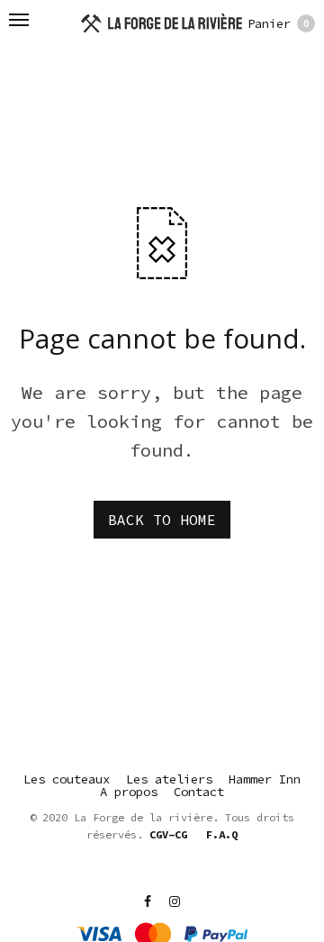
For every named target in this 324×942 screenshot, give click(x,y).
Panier (279, 23)
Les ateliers (169, 779)
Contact (199, 791)
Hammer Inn (265, 779)
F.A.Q (222, 834)
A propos (129, 791)
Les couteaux (66, 779)
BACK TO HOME (162, 520)
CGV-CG (168, 834)
